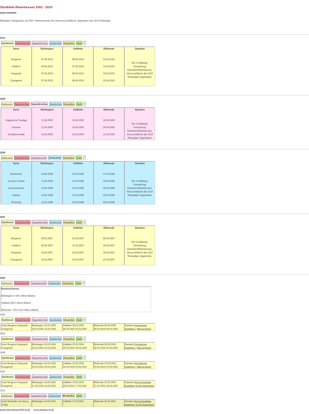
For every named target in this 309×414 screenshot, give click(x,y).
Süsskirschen (23, 43)
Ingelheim (130, 386)
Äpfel (79, 43)
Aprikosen (7, 104)
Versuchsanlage (142, 382)
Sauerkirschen (40, 43)
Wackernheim (144, 329)
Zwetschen (55, 43)
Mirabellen (69, 43)
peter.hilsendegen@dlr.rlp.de (15, 409)
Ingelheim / (130, 329)
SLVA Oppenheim (145, 386)
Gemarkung (140, 325)
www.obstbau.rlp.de (43, 409)
